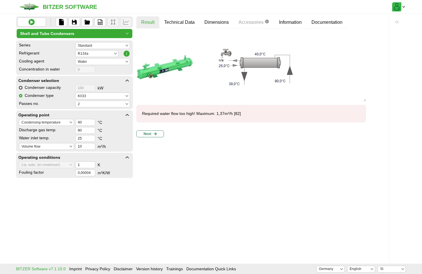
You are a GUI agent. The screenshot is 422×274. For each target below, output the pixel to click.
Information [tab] (290, 22)
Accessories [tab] (251, 22)
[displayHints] (397, 22)
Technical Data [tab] (179, 22)
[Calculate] (31, 22)
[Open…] (87, 22)
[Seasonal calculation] (126, 22)
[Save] (74, 22)
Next (147, 134)
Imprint (75, 269)
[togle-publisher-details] (127, 80)
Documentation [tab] (326, 22)
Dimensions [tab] (216, 22)
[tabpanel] (251, 86)
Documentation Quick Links (211, 269)
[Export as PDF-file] (100, 22)
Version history (149, 269)
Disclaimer (123, 269)
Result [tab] (147, 22)
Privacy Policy (97, 269)
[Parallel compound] (113, 22)
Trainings (174, 269)
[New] (61, 22)
